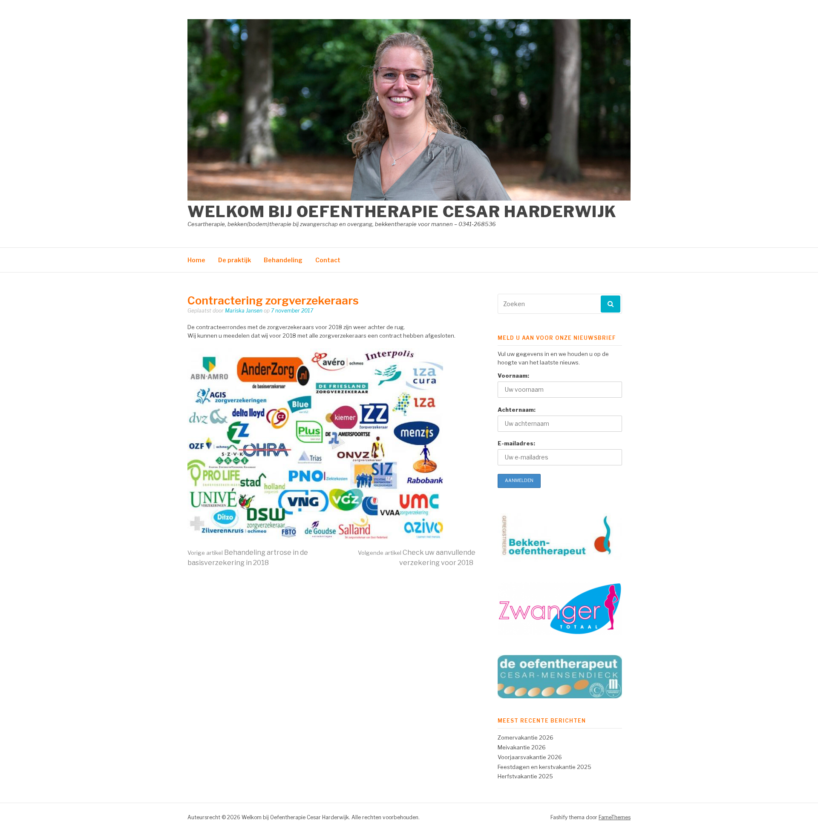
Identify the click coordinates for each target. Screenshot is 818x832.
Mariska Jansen (243, 310)
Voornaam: (513, 375)
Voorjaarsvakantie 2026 (530, 757)
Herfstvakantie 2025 (525, 776)
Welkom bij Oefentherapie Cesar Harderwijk (402, 211)
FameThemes (615, 817)
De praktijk (234, 260)
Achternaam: (517, 409)
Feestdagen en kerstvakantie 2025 (544, 766)
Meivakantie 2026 (522, 747)
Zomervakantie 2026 (525, 737)
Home (196, 260)
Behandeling (283, 260)
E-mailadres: (516, 443)
